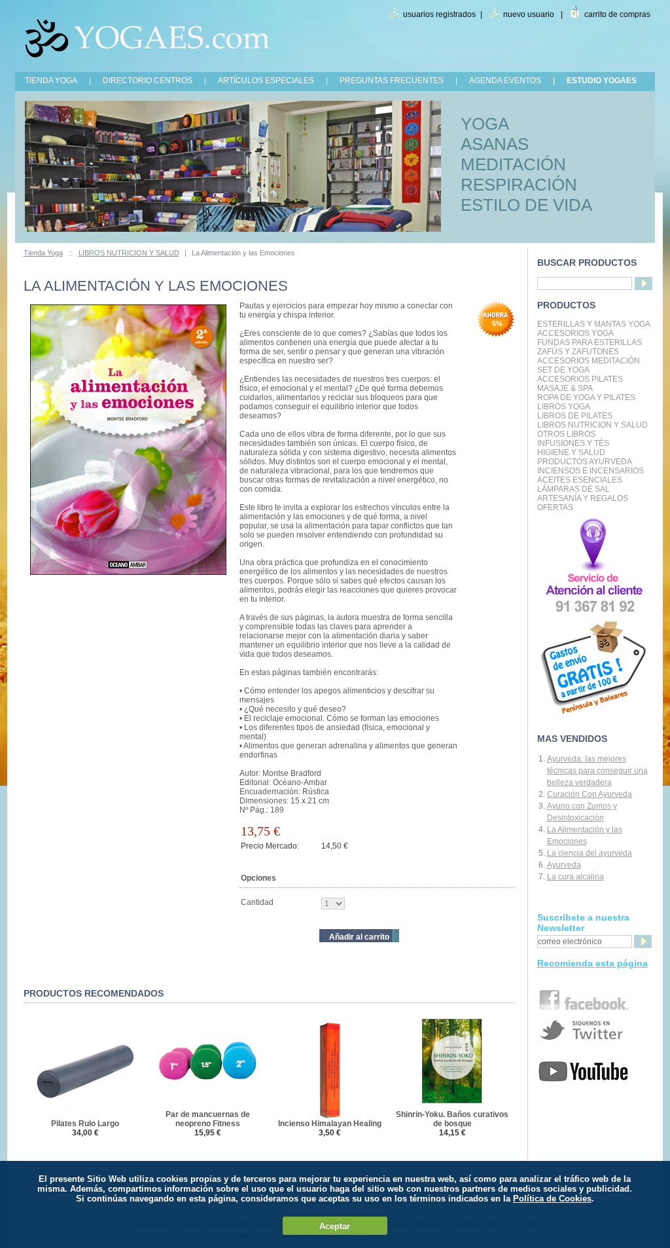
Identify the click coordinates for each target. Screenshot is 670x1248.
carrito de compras (617, 14)
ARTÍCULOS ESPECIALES (266, 80)
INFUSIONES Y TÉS (573, 443)
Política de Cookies (552, 1198)
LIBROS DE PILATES (574, 415)
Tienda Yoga (43, 253)
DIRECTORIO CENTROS (147, 80)
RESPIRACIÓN (519, 184)
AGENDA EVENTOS (505, 80)
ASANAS (495, 144)
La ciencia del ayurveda (589, 853)
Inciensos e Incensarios (590, 470)
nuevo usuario (528, 14)
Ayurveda (564, 865)
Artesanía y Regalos (582, 498)
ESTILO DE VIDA (526, 205)
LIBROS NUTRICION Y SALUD (129, 253)
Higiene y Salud (571, 452)
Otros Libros (566, 434)
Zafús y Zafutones (578, 351)
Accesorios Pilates (580, 379)
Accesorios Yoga (575, 333)
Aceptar (334, 1226)
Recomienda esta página (592, 963)
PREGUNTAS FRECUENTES (392, 80)
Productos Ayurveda (584, 461)
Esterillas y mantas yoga (593, 324)
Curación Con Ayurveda (589, 794)
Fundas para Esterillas (589, 342)
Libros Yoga (563, 406)
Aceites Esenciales (579, 480)
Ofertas (555, 507)
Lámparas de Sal (573, 489)
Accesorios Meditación (588, 360)
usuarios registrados (439, 14)
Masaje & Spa (565, 388)
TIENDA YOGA (51, 80)
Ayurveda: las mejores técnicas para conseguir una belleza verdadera (597, 770)
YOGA (485, 124)
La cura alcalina (575, 876)
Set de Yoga (563, 370)
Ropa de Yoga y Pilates (586, 397)
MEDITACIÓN (513, 164)
